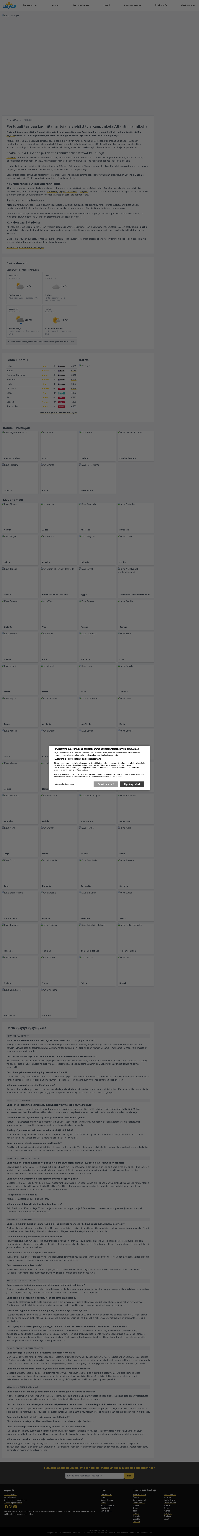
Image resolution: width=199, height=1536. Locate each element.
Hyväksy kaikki (132, 784)
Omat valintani (106, 784)
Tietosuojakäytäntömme (63, 784)
